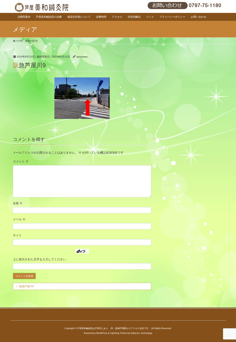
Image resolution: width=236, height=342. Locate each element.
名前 (17, 203)
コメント (20, 161)
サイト (17, 235)
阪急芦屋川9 (26, 286)
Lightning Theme (118, 333)
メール (19, 219)
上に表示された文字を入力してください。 (41, 259)
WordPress (101, 333)
